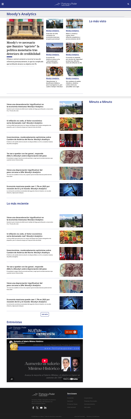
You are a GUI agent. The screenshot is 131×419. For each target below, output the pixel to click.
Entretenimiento (89, 404)
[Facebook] (33, 407)
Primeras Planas (72, 404)
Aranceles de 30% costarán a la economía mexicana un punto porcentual (53, 36)
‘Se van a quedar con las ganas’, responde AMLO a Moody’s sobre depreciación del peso (27, 154)
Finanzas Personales (90, 401)
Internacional (71, 407)
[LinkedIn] (45, 407)
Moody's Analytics (52, 30)
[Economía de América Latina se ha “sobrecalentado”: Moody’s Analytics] (54, 47)
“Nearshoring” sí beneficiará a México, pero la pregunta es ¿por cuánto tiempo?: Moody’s (54, 83)
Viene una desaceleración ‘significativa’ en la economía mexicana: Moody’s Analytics (25, 105)
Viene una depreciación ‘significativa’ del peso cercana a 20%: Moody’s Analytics (24, 171)
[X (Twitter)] (37, 407)
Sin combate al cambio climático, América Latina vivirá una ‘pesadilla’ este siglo (73, 83)
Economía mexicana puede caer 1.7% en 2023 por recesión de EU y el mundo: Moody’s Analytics (28, 187)
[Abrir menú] (2, 4)
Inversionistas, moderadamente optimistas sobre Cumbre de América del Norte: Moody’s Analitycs (29, 138)
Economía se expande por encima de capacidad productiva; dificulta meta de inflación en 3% (74, 60)
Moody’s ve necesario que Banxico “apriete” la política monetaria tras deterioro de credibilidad (23, 48)
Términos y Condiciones (92, 416)
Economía (70, 398)
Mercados (87, 407)
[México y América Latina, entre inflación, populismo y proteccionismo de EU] (74, 23)
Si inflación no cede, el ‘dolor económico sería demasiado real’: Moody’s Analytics (24, 121)
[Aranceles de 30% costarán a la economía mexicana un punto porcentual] (54, 23)
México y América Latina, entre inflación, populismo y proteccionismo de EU (73, 36)
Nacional (70, 401)
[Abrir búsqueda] (128, 4)
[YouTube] (41, 407)
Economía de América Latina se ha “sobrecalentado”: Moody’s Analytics (53, 60)
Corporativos (88, 398)
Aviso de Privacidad (79, 416)
